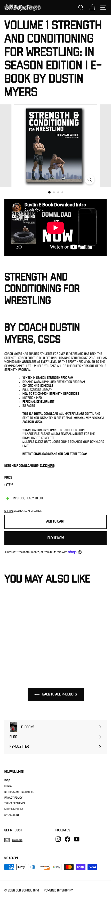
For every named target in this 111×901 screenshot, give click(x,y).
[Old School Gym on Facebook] (67, 839)
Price (8, 477)
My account (11, 815)
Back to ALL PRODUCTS (59, 694)
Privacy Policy (13, 798)
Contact (9, 786)
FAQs (7, 780)
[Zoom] (89, 179)
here (50, 466)
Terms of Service (14, 803)
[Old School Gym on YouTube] (77, 839)
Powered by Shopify (58, 890)
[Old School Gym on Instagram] (58, 839)
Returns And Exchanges (19, 792)
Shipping (8, 511)
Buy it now (55, 538)
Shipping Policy (13, 809)
